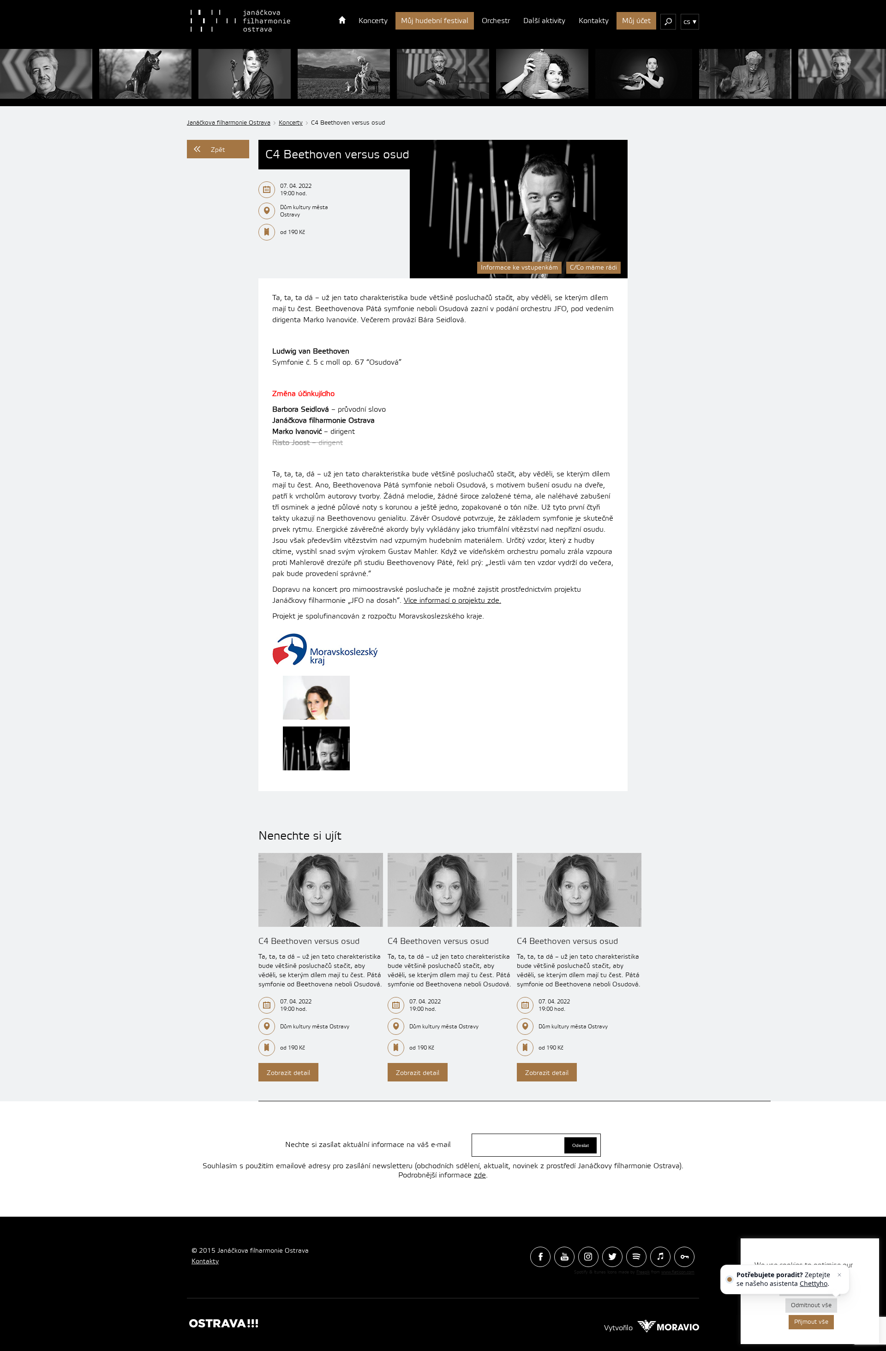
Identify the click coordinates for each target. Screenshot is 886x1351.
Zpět (218, 150)
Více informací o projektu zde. (452, 600)
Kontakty (594, 20)
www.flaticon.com (677, 1272)
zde (480, 1175)
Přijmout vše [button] (811, 1322)
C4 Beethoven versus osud (308, 941)
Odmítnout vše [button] (811, 1305)
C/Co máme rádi (593, 268)
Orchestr (496, 20)
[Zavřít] (839, 1275)
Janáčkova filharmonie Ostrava (228, 122)
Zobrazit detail (288, 1073)
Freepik (643, 1272)
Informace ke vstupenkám (519, 268)
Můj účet (636, 20)
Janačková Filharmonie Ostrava (240, 21)
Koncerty (373, 20)
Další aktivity (544, 20)
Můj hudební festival (434, 20)
